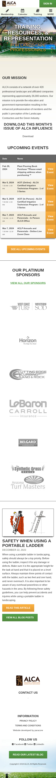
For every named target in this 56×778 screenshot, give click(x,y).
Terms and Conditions (28, 725)
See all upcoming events (28, 249)
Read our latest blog (28, 754)
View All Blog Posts (20, 617)
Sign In (47, 3)
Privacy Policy (28, 721)
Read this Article (18, 608)
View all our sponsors (28, 283)
